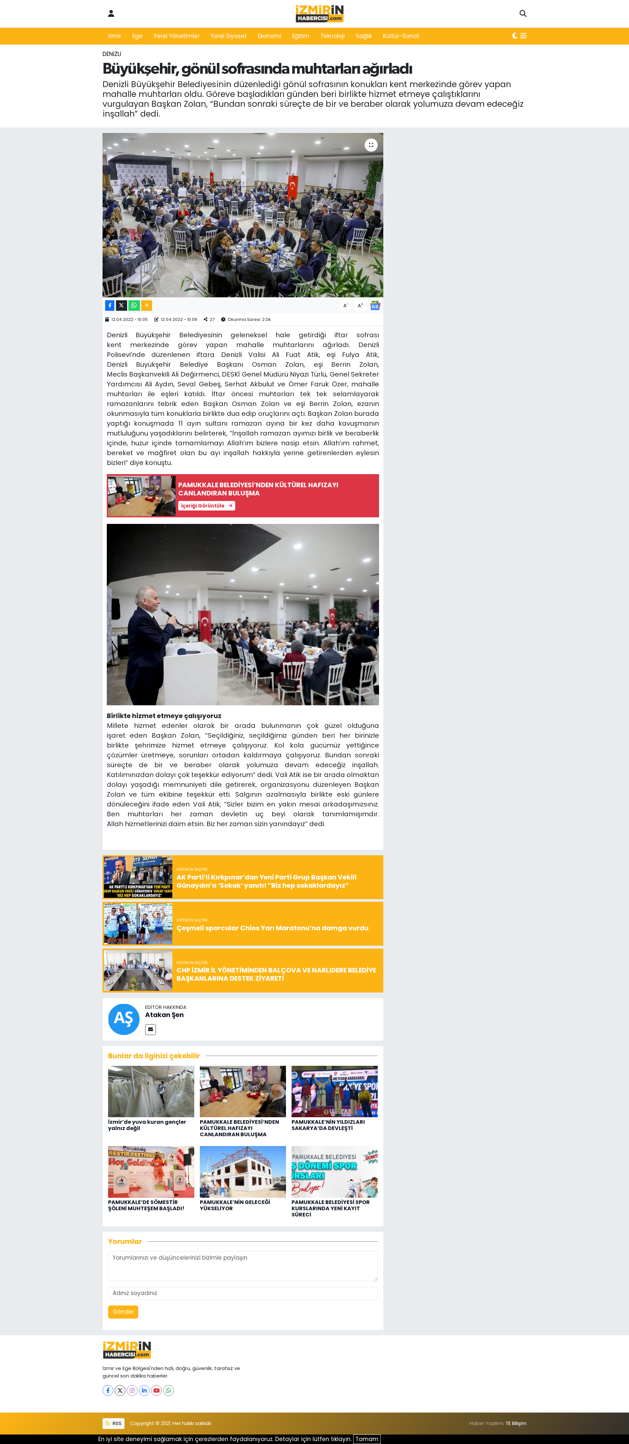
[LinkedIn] (144, 1390)
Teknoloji (332, 36)
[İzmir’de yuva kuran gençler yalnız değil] (151, 1091)
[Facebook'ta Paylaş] (109, 305)
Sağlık (364, 36)
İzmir (114, 36)
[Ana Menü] (523, 36)
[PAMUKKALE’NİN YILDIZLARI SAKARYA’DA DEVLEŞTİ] (335, 1091)
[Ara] (523, 13)
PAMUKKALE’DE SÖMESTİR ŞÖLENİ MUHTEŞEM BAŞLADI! (146, 1205)
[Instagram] (132, 1390)
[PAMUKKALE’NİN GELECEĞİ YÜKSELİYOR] (243, 1171)
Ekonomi (269, 36)
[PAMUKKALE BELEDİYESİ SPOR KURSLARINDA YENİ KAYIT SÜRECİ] (335, 1171)
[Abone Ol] (375, 305)
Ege (137, 36)
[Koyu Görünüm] (515, 36)
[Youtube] (156, 1390)
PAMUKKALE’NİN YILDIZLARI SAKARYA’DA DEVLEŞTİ (328, 1125)
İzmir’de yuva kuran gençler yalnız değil (147, 1125)
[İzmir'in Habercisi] (319, 14)
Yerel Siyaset (229, 36)
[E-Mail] (150, 1029)
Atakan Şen (164, 1014)
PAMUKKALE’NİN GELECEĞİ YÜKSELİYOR (235, 1205)
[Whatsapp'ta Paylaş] (134, 305)
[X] (120, 1390)
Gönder (123, 1312)
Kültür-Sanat (401, 36)
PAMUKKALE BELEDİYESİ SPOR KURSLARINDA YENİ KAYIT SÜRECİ (331, 1208)
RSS (116, 1423)
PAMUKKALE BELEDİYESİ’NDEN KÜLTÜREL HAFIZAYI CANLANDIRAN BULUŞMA (239, 1128)
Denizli (112, 54)
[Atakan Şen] (124, 1019)
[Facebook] (108, 1390)
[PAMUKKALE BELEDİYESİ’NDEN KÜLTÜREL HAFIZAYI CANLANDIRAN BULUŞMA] (243, 1091)
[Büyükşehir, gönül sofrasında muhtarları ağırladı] (243, 215)
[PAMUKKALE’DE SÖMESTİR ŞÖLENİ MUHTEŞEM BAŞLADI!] (151, 1171)
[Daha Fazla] (146, 305)
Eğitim (300, 36)
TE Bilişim (515, 1423)
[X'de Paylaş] (121, 305)
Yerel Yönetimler (177, 36)
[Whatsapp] (168, 1390)
